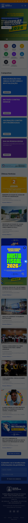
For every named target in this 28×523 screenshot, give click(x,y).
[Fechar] (24, 247)
